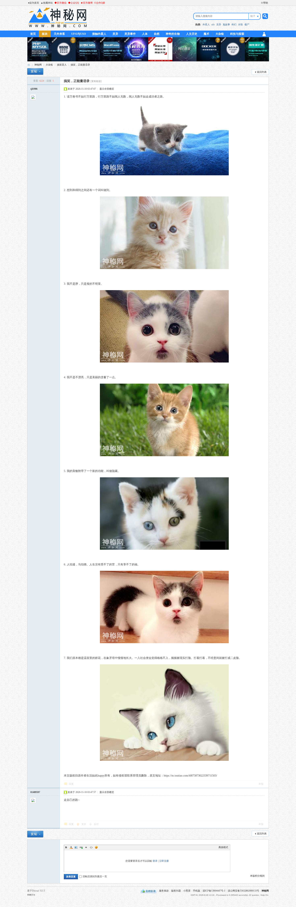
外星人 (206, 24)
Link (81, 847)
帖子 (252, 16)
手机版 (196, 890)
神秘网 (28, 65)
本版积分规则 (257, 875)
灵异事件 (130, 33)
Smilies (96, 847)
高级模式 (223, 847)
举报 (261, 784)
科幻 (234, 24)
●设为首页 (33, 2)
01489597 (35, 792)
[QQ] (148, 890)
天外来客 (59, 33)
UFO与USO (78, 33)
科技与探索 (237, 33)
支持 (84, 824)
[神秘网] (57, 28)
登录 (155, 861)
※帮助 (264, 2)
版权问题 (176, 890)
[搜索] (264, 16)
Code (91, 847)
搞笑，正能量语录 (80, 64)
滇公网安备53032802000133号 (243, 890)
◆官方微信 (60, 2)
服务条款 (164, 890)
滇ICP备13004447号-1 (214, 890)
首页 (33, 33)
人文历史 (191, 33)
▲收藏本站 (47, 2)
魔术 (206, 33)
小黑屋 (186, 890)
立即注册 (164, 861)
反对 (96, 824)
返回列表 (262, 72)
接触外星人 (99, 33)
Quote (86, 847)
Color (71, 847)
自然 (156, 33)
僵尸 (246, 24)
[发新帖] (35, 71)
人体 (145, 33)
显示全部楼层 (106, 88)
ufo (213, 24)
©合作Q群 (99, 2)
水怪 (240, 24)
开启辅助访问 (259, 3)
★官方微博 (87, 2)
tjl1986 (33, 88)
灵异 (218, 24)
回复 (71, 784)
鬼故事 (226, 24)
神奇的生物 (173, 33)
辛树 (29, 895)
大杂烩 (219, 33)
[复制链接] (96, 81)
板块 (45, 33)
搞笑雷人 (62, 64)
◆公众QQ (73, 2)
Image (76, 847)
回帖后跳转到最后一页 (95, 876)
